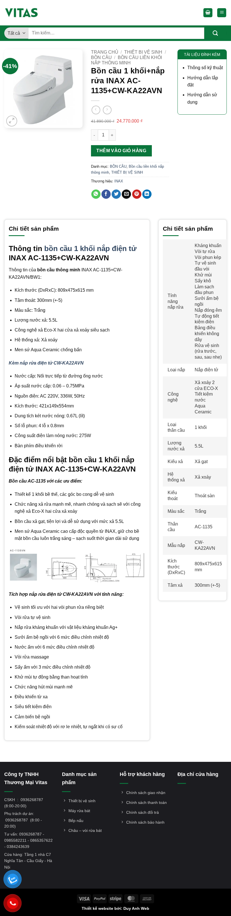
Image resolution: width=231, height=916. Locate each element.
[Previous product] (107, 110)
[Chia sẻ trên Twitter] (116, 194)
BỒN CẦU (101, 57)
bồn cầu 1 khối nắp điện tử (90, 248)
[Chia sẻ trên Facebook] (106, 194)
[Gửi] (215, 33)
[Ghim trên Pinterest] (136, 194)
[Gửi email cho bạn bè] (126, 194)
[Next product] (96, 110)
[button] (207, 13)
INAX (118, 181)
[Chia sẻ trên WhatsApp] (96, 194)
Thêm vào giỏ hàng (121, 150)
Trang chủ (104, 52)
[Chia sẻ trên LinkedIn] (147, 194)
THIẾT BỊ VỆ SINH (143, 52)
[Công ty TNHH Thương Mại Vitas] (23, 12)
